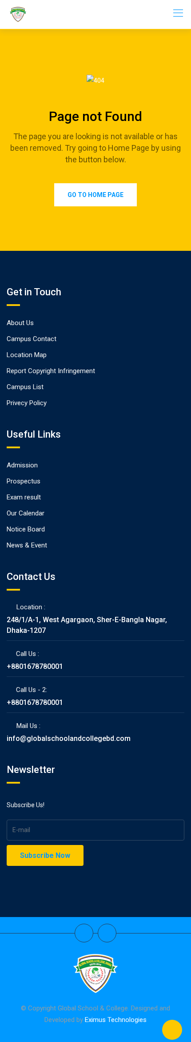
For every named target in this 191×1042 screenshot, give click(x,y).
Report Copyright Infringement (51, 371)
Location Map (27, 355)
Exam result (24, 497)
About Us (20, 323)
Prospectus (23, 481)
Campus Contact (31, 339)
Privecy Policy (27, 403)
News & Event (27, 545)
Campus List (25, 387)
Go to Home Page (95, 194)
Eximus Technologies (116, 1020)
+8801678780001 (35, 666)
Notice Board (26, 529)
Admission (22, 465)
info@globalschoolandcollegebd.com (69, 738)
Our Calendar (25, 513)
